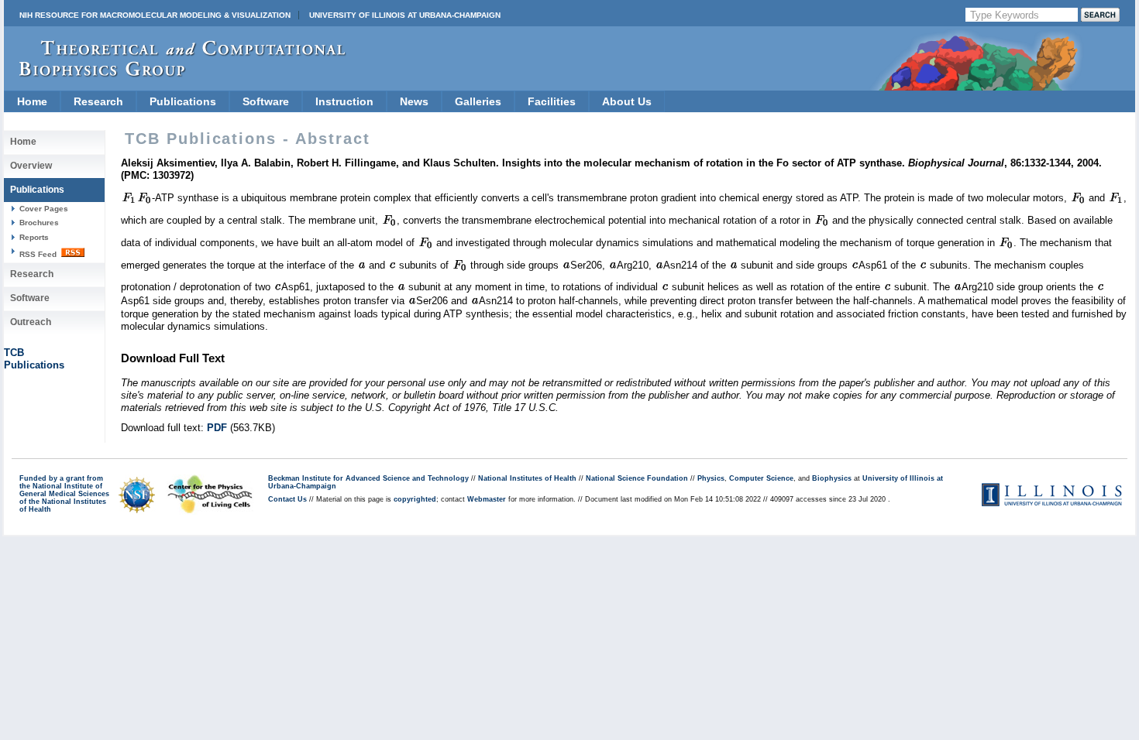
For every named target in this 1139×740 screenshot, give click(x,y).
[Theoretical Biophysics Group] (175, 73)
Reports (34, 237)
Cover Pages (43, 208)
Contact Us (287, 499)
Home (32, 101)
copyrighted (415, 499)
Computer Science (761, 478)
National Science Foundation (637, 478)
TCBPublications (34, 359)
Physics (710, 478)
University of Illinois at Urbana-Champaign (405, 15)
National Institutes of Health (527, 478)
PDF (217, 427)
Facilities (552, 101)
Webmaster (486, 499)
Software (266, 101)
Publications (183, 101)
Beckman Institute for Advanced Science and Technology (368, 478)
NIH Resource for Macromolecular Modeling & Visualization (155, 15)
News (414, 101)
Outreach (30, 322)
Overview (31, 165)
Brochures (39, 222)
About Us (627, 101)
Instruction (344, 101)
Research (98, 101)
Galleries (478, 101)
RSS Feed (39, 254)
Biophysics (832, 478)
